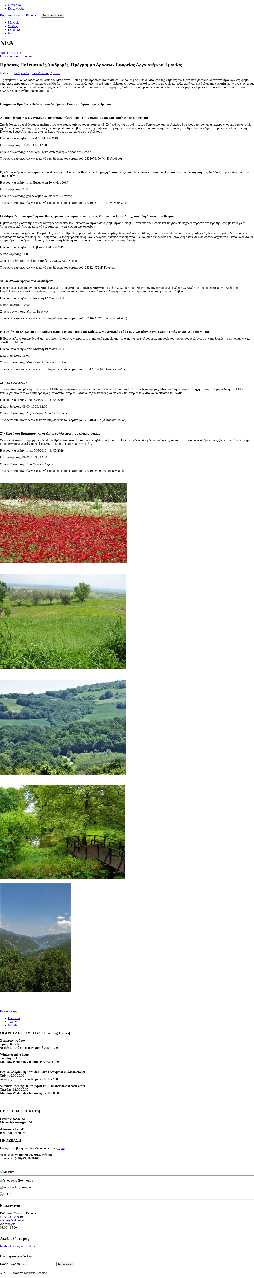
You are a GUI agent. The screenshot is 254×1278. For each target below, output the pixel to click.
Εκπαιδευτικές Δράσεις (46, 73)
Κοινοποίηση (8, 1011)
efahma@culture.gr (12, 1220)
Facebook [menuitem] (14, 1018)
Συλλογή (13, 26)
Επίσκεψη (14, 29)
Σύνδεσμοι (15, 5)
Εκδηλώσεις (22, 73)
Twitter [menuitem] (12, 1021)
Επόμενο (27, 56)
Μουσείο (13, 22)
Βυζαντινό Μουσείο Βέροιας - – (20, 15)
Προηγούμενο (9, 56)
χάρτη (61, 1148)
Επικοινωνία (16, 8)
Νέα (10, 33)
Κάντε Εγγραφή (10, 1263)
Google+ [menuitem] (13, 1025)
